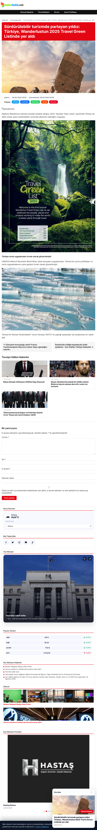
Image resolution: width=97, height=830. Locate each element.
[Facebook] (6, 542)
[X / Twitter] (12, 542)
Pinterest (53, 102)
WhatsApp (35, 102)
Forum (56, 12)
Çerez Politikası (70, 12)
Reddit (44, 102)
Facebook (25, 102)
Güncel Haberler (26, 12)
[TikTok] (32, 542)
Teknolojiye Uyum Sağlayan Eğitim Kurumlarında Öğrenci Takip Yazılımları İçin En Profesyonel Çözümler (42, 674)
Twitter (15, 102)
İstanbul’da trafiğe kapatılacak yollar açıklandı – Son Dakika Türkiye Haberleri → (74, 345)
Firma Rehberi (43, 12)
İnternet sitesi (8, 478)
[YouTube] (26, 542)
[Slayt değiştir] (44, 811)
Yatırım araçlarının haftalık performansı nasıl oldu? (23, 669)
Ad (4, 459)
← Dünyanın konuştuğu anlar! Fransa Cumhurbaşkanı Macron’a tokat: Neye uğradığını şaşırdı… (25, 347)
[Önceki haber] (85, 559)
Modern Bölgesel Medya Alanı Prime (18, 666)
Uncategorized (15, 20)
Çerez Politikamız (42, 827)
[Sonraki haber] (90, 559)
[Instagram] (19, 542)
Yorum (5, 437)
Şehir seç (10, 521)
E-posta (6, 469)
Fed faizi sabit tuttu (12, 672)
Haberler (5, 20)
